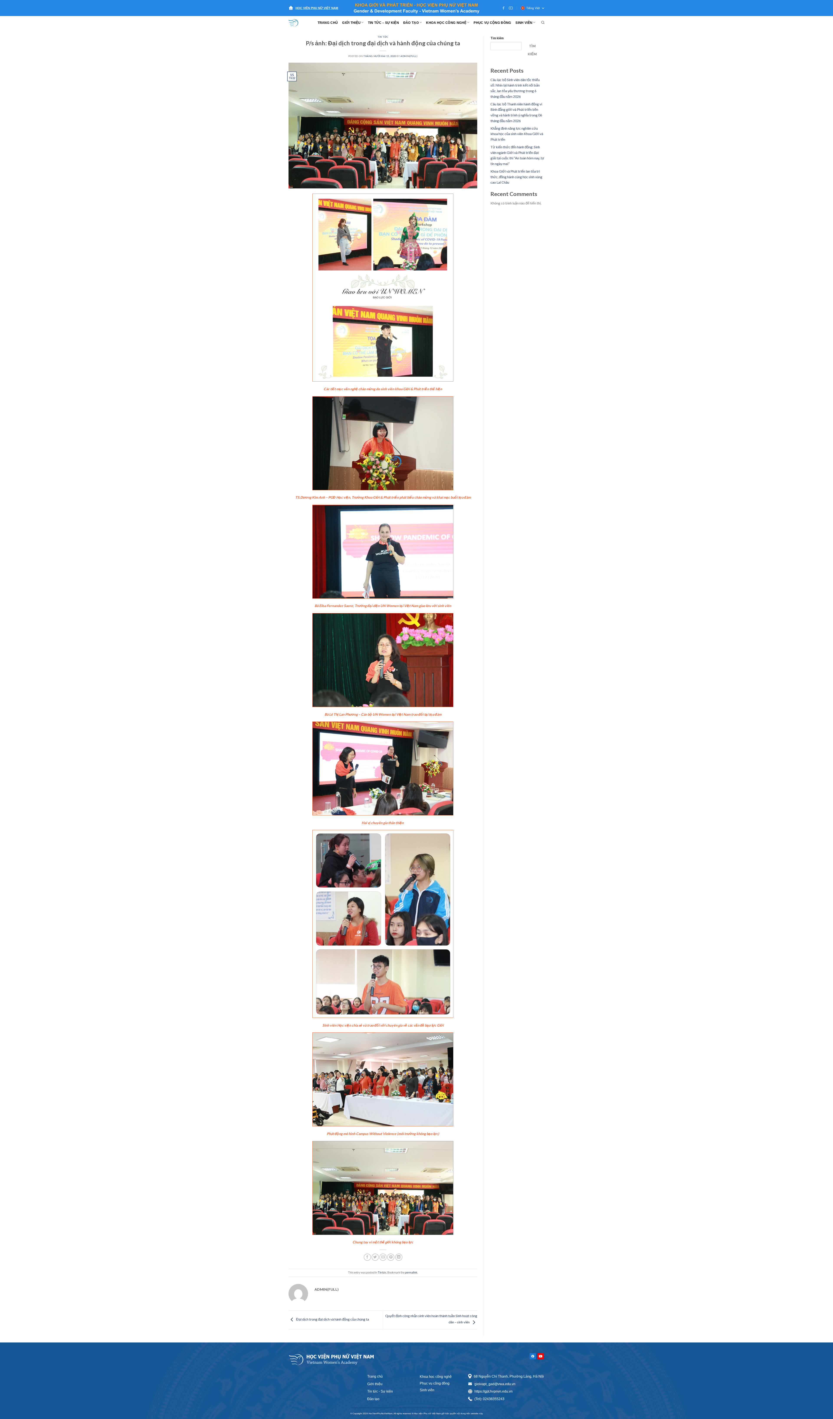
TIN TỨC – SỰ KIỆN (383, 22)
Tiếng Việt (533, 8)
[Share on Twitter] (375, 1257)
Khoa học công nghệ (436, 1376)
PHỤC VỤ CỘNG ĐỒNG (492, 22)
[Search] (542, 22)
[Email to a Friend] (383, 1257)
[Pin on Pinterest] (390, 1257)
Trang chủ (375, 1376)
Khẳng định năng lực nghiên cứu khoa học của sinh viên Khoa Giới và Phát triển (516, 133)
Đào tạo (373, 1399)
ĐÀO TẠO (411, 22)
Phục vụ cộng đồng (434, 1383)
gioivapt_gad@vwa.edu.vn (494, 1384)
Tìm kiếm (497, 38)
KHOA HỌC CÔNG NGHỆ (446, 22)
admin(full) (408, 56)
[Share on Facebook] (367, 1257)
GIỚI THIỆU (351, 22)
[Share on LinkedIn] (398, 1257)
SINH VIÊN (523, 22)
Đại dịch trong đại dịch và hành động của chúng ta (332, 1319)
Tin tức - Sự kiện (380, 1391)
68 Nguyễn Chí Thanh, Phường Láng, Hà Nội (509, 1376)
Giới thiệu (374, 1384)
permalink (411, 1272)
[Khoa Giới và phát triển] (296, 22)
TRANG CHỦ (328, 22)
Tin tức (382, 36)
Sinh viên (427, 1390)
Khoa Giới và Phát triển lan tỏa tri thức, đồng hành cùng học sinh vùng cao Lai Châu (516, 176)
